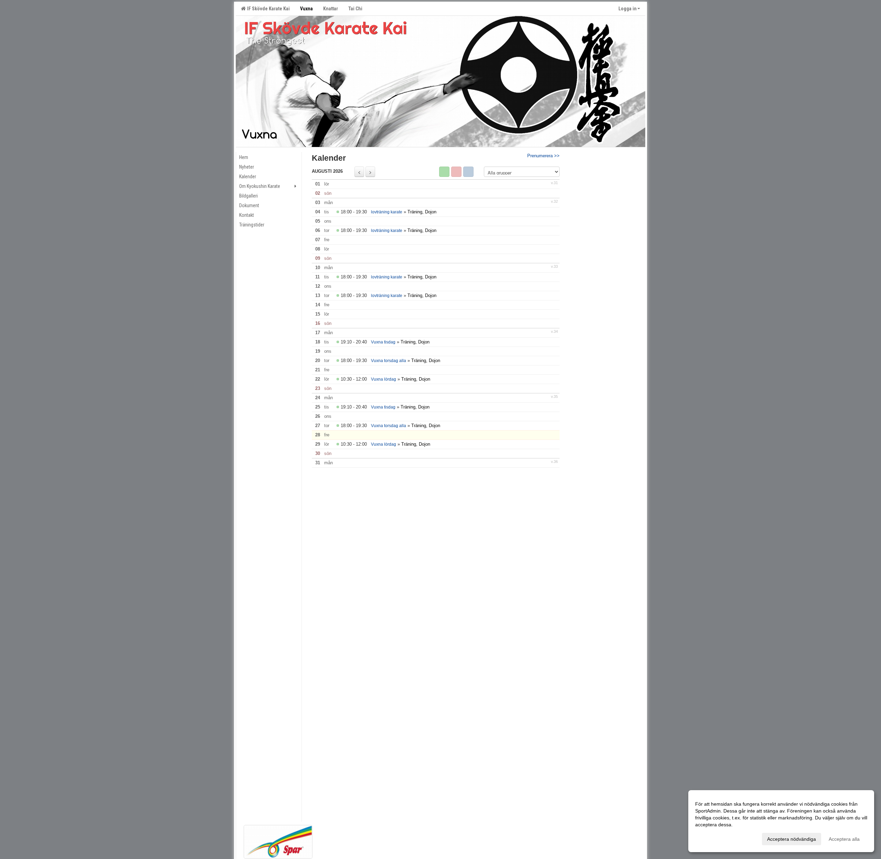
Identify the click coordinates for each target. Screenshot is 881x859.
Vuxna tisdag (383, 342)
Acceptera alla (844, 839)
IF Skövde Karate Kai (267, 8)
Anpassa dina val (713, 838)
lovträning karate (386, 212)
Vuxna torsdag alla (388, 360)
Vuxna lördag (383, 379)
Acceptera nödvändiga (791, 839)
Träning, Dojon (421, 211)
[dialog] (781, 821)
